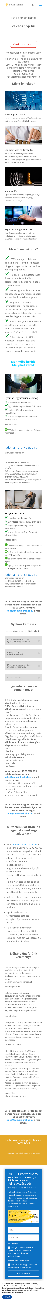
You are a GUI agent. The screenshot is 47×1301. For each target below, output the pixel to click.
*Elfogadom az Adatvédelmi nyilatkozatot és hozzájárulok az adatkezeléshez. (20, 1251)
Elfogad (7, 1297)
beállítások (22, 1290)
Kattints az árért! (23, 44)
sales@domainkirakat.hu (20, 610)
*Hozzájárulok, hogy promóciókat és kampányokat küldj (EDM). (23, 1265)
